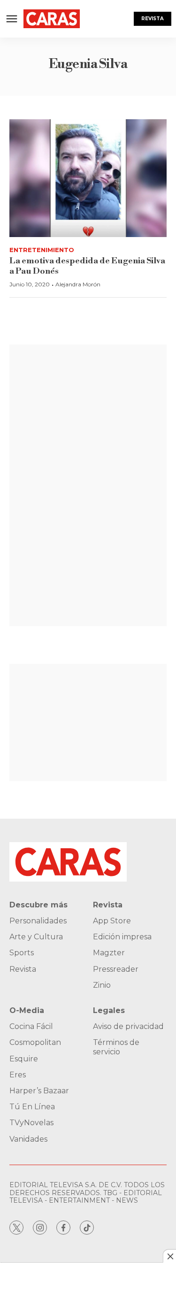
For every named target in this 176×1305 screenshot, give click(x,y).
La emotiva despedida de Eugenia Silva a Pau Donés (87, 265)
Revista (152, 18)
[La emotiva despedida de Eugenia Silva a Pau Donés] (88, 178)
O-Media (26, 1010)
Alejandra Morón (77, 284)
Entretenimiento (41, 249)
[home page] (51, 18)
